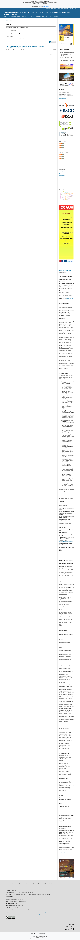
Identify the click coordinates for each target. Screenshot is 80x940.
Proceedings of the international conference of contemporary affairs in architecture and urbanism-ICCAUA (37, 13)
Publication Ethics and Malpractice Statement (59, 8)
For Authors (61, 173)
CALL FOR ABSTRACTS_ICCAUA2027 (65, 269)
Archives (32, 16)
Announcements (25, 16)
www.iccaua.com (46, 6)
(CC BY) (40, 914)
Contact (56, 16)
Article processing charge (41, 16)
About (5, 16)
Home (7, 20)
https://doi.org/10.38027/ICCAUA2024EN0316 (17, 47)
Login (75, 8)
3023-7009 (68, 47)
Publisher (48, 8)
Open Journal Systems (64, 180)
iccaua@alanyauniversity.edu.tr (66, 804)
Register (71, 8)
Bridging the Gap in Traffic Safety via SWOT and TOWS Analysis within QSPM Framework (25, 46)
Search (53, 42)
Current (50, 16)
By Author (33, 32)
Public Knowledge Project (41, 912)
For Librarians (61, 175)
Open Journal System (25, 912)
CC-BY (30, 897)
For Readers (61, 171)
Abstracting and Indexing (14, 16)
